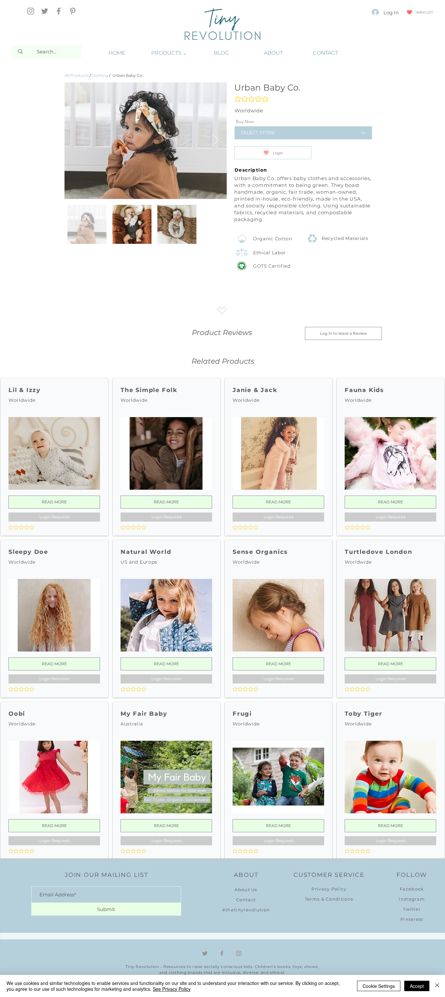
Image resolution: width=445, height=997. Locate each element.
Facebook (412, 889)
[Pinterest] (72, 11)
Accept (417, 986)
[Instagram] (30, 11)
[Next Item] (215, 140)
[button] (169, 53)
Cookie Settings (379, 986)
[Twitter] (44, 11)
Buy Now (245, 121)
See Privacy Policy (172, 989)
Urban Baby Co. (127, 75)
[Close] (437, 986)
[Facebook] (58, 11)
